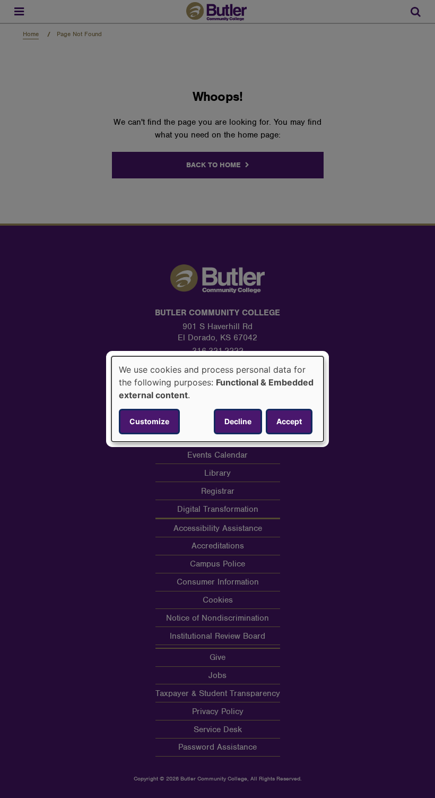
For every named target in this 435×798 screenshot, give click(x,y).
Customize (149, 421)
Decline (237, 421)
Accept (289, 421)
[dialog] (217, 399)
